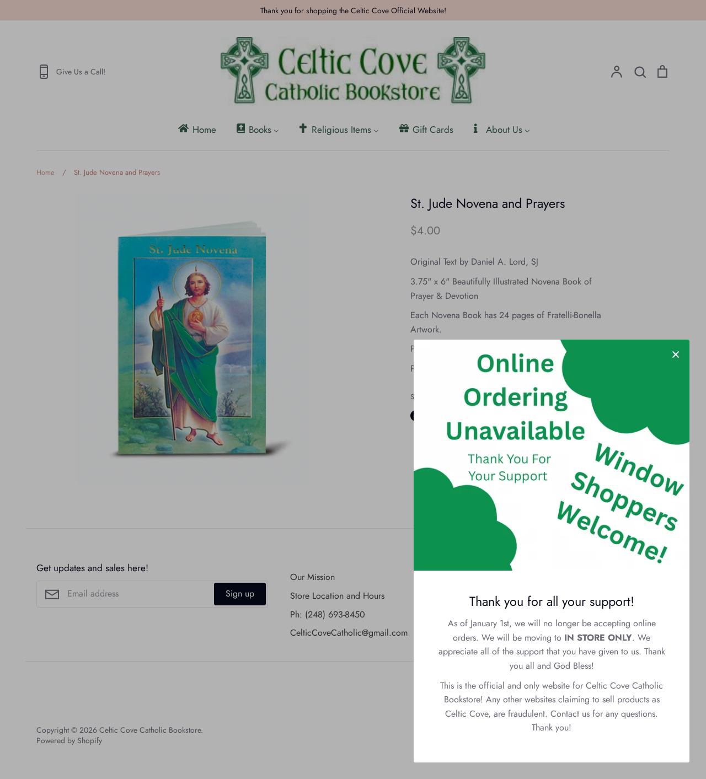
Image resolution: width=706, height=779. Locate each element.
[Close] (676, 353)
